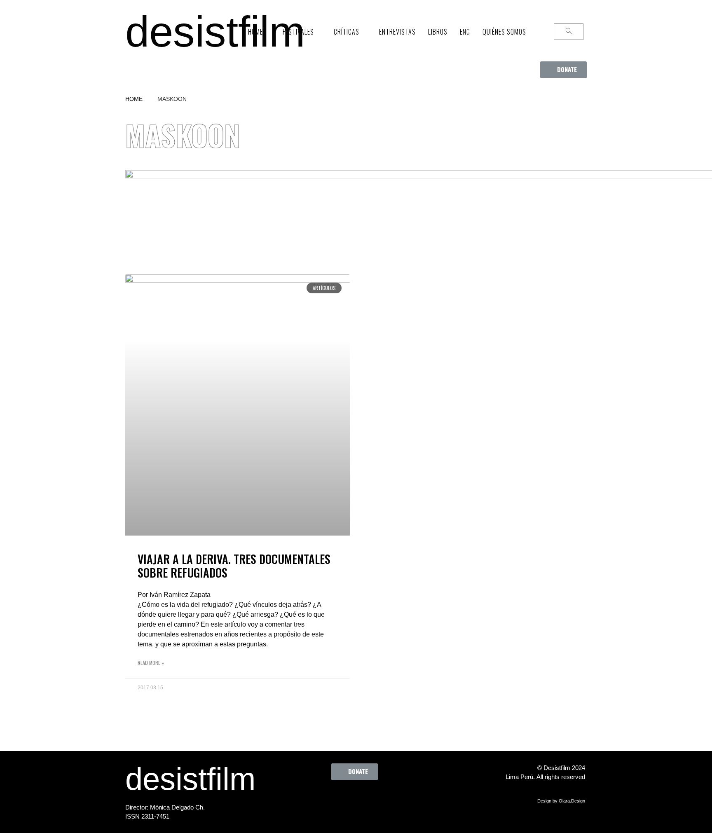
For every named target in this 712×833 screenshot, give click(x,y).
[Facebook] (313, 799)
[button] (563, 69)
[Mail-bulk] (403, 799)
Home (134, 99)
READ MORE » (151, 662)
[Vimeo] (381, 799)
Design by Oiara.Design (561, 800)
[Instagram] (358, 799)
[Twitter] (336, 799)
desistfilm (215, 31)
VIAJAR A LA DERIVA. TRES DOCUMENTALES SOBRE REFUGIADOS (234, 565)
